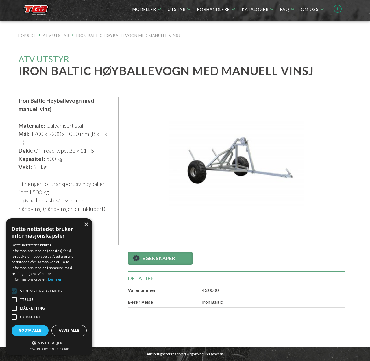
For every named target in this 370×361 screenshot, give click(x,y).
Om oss (310, 9)
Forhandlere (213, 9)
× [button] (86, 224)
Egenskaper (159, 258)
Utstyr (177, 9)
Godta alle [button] (30, 330)
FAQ (284, 9)
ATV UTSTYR (56, 35)
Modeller (144, 9)
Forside (27, 35)
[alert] (49, 286)
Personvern (214, 354)
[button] (14, 291)
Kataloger (255, 9)
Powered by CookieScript (49, 349)
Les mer (55, 279)
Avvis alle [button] (69, 330)
